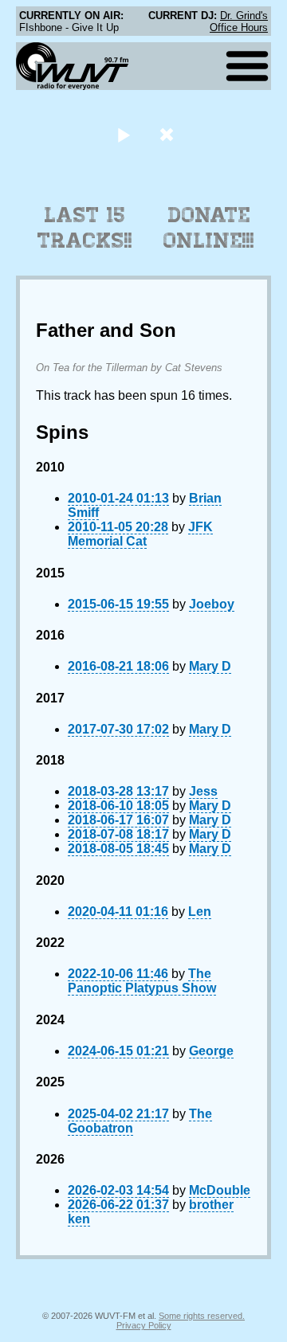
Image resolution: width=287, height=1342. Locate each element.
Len (199, 911)
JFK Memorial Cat (140, 534)
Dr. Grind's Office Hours (239, 21)
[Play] (123, 134)
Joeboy (211, 604)
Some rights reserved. (202, 1315)
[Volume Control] (169, 134)
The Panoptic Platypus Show (142, 981)
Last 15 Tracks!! (84, 227)
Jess (203, 791)
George (211, 1051)
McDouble (219, 1190)
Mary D (210, 666)
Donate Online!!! (208, 227)
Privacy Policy (143, 1325)
